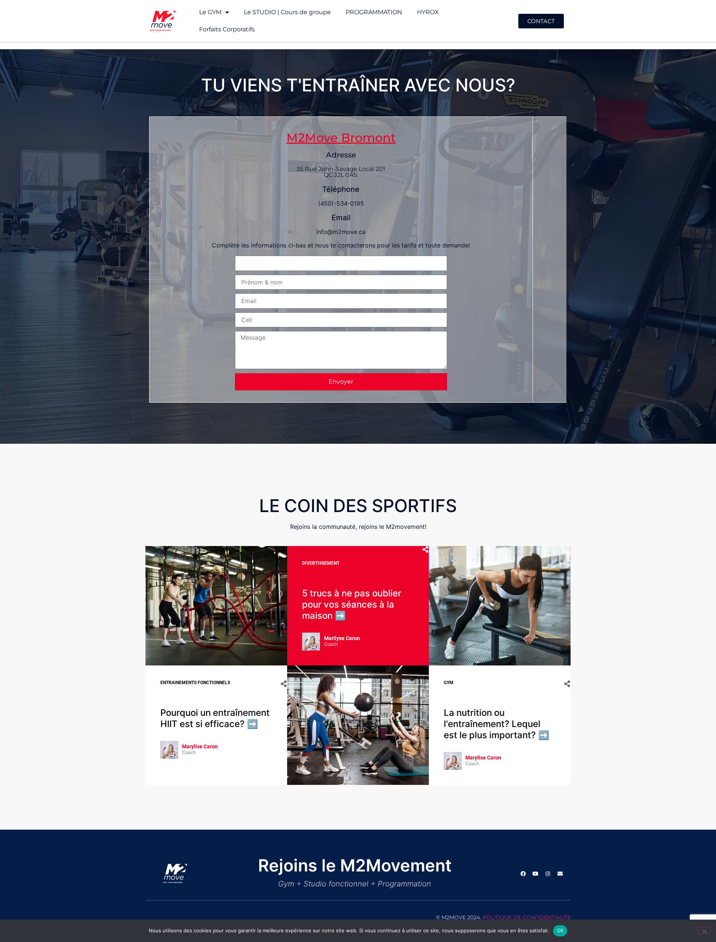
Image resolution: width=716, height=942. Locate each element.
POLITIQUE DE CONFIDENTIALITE (527, 917)
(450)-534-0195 (341, 203)
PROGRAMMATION (374, 12)
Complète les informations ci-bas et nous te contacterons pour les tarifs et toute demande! (341, 245)
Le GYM (210, 12)
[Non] (704, 930)
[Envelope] (560, 873)
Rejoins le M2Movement (355, 865)
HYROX (428, 12)
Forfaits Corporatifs (227, 29)
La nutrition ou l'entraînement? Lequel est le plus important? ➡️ (496, 723)
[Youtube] (535, 873)
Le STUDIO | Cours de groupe (287, 12)
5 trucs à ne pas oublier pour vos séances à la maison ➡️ (351, 604)
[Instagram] (548, 873)
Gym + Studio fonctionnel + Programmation (354, 883)
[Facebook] (523, 873)
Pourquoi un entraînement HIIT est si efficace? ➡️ (215, 718)
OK (560, 930)
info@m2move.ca (340, 232)
